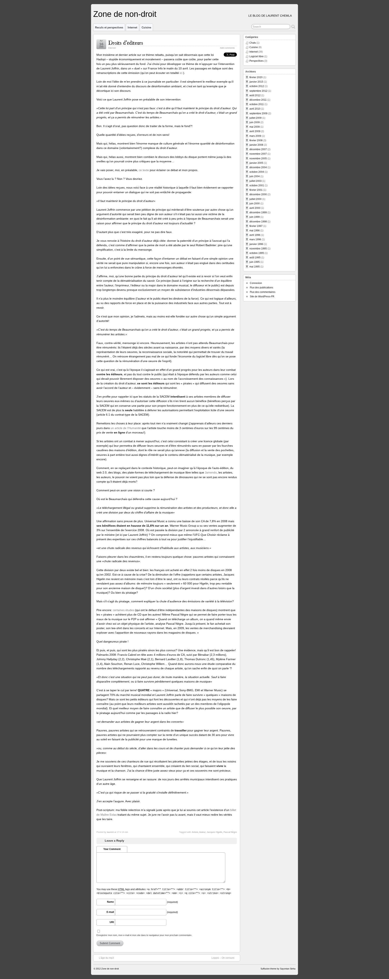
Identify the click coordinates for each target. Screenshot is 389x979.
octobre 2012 (256, 86)
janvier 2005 (256, 163)
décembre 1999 (258, 212)
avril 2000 (254, 208)
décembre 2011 (258, 99)
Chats (252, 42)
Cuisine (146, 27)
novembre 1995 (258, 248)
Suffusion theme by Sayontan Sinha (278, 968)
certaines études (123, 610)
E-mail (110, 912)
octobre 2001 (256, 185)
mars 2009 (255, 136)
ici (181, 72)
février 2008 (256, 140)
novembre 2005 (258, 158)
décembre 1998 (258, 221)
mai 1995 (254, 266)
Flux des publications (261, 287)
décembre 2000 (258, 194)
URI (112, 922)
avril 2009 (254, 131)
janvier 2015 (256, 81)
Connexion (256, 283)
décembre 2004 (258, 167)
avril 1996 (254, 235)
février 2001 (256, 190)
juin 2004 (254, 176)
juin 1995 (254, 262)
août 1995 (255, 257)
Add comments (227, 48)
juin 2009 (254, 122)
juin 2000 (254, 203)
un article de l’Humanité (126, 428)
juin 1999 (254, 217)
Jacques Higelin (214, 832)
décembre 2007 (258, 149)
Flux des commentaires (262, 292)
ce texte (144, 170)
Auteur (202, 832)
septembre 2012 (258, 90)
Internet (132, 27)
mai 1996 (254, 230)
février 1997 (256, 226)
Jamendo (211, 472)
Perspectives (256, 60)
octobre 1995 (256, 253)
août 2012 (255, 95)
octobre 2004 (256, 171)
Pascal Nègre (230, 832)
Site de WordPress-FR (262, 296)
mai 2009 (254, 126)
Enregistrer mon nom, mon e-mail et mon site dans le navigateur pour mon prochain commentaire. (144, 935)
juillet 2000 (255, 199)
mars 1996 (255, 239)
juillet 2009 (255, 117)
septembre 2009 (258, 113)
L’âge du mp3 (106, 957)
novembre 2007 (258, 153)
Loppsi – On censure (223, 957)
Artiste (195, 832)
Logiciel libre (256, 56)
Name (110, 901)
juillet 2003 (255, 181)
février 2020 (256, 77)
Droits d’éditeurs (125, 42)
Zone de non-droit (124, 14)
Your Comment (112, 849)
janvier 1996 (256, 244)
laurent (110, 832)
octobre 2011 (256, 104)
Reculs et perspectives (109, 27)
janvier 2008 (256, 144)
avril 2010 (254, 108)
